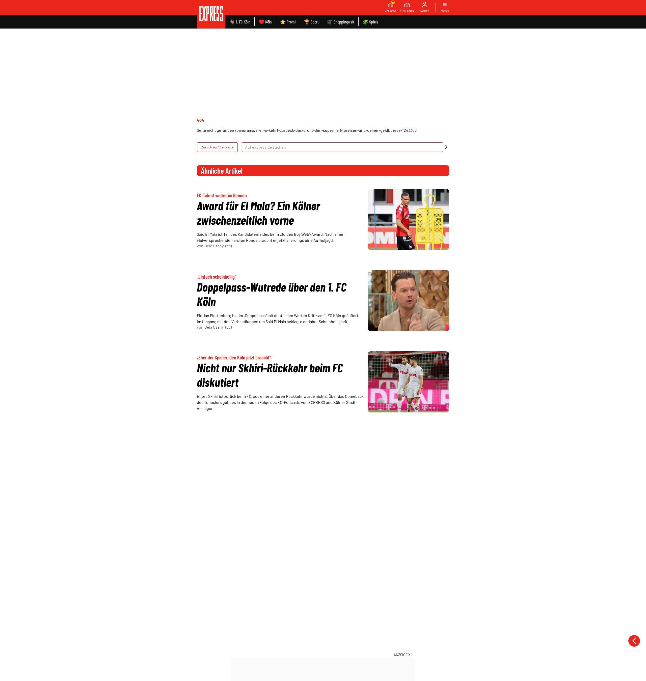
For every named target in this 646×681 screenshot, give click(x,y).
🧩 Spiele (370, 21)
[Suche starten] (446, 147)
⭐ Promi (288, 21)
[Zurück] (634, 641)
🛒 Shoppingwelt (340, 21)
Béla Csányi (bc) (218, 245)
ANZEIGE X (402, 654)
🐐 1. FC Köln (239, 21)
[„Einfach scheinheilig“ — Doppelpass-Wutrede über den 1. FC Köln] (408, 300)
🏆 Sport (311, 21)
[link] (211, 14)
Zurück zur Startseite (217, 147)
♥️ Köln (265, 21)
